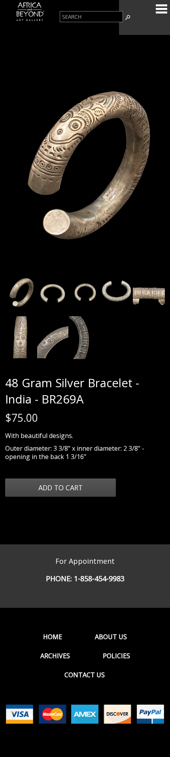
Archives (55, 655)
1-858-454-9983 (99, 578)
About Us (111, 636)
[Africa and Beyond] (30, 20)
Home (52, 636)
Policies (116, 655)
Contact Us (84, 675)
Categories (161, 8)
